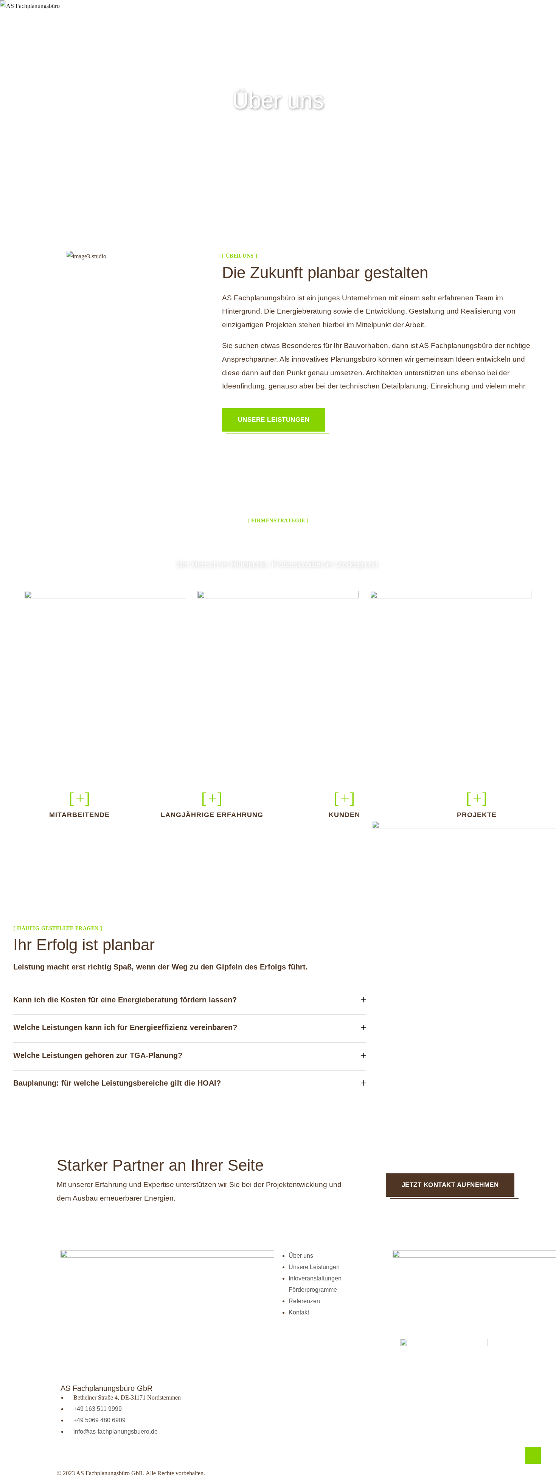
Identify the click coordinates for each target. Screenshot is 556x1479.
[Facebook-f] (90, 1454)
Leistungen (235, 8)
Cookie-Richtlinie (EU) (388, 1473)
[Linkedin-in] (70, 1454)
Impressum (297, 1473)
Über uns (183, 8)
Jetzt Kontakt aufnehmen (450, 1184)
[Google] (110, 1454)
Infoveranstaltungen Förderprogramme (329, 8)
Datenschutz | (340, 1473)
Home (147, 8)
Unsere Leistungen (274, 419)
